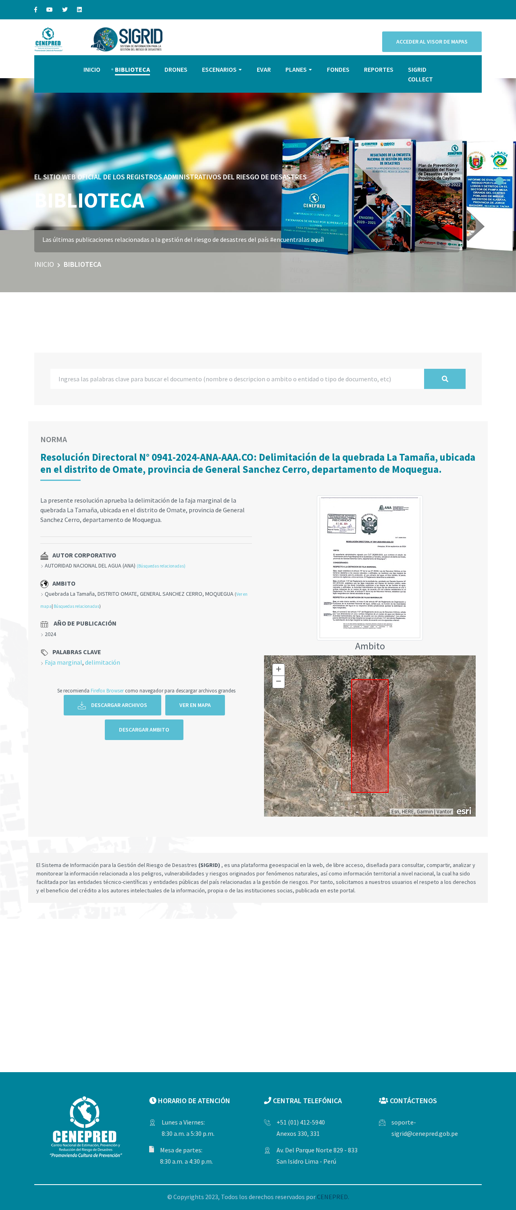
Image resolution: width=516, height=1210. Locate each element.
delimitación (102, 662)
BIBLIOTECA (132, 69)
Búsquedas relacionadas (76, 606)
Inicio (44, 264)
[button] (499, 181)
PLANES (296, 69)
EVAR (264, 69)
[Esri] (464, 810)
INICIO (91, 69)
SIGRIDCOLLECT (420, 74)
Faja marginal (63, 662)
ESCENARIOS (219, 69)
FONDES (338, 69)
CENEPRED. (333, 1197)
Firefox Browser (107, 690)
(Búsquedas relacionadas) (161, 566)
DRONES (175, 69)
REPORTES (378, 69)
